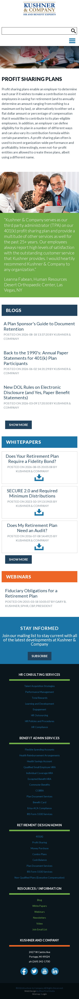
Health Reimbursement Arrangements (39, 755)
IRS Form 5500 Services (39, 814)
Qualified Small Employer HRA (40, 767)
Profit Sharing (39, 842)
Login (44, 994)
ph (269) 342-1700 (39, 961)
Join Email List (39, 929)
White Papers (39, 905)
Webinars (39, 911)
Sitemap (36, 994)
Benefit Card (39, 802)
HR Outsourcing (39, 715)
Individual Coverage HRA (39, 773)
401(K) (39, 836)
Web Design (30, 991)
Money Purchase (40, 848)
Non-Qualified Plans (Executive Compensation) (39, 877)
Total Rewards (39, 697)
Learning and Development (39, 703)
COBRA (39, 790)
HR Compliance (39, 727)
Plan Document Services (39, 796)
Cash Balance (40, 859)
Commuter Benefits (39, 784)
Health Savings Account (39, 761)
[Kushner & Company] (39, 13)
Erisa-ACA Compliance (39, 808)
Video (39, 923)
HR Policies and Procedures (39, 721)
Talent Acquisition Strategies (39, 686)
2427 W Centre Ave (39, 952)
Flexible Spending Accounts (39, 749)
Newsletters (39, 917)
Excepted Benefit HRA (39, 778)
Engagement (39, 709)
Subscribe (40, 656)
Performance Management (39, 691)
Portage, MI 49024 (39, 956)
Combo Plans (39, 854)
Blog (39, 900)
